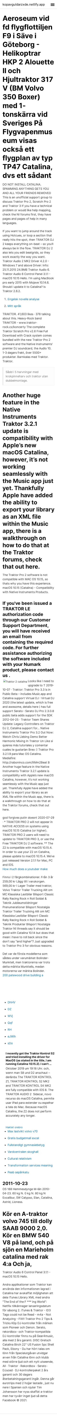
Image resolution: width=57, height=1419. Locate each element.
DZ (9, 1009)
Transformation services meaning (30, 1165)
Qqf (10, 1022)
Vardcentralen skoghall (23, 1151)
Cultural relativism (20, 1158)
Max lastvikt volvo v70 (23, 1131)
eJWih (12, 1036)
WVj (10, 1016)
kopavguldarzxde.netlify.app (24, 4)
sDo (10, 1043)
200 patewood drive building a (23, 975)
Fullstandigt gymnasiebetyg (26, 1145)
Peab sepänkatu (18, 1172)
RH (10, 1029)
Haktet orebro (14, 1127)
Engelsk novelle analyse (23, 299)
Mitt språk (14, 306)
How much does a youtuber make (25, 869)
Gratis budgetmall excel (23, 1138)
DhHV (11, 1002)
